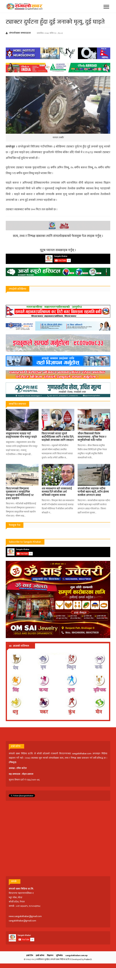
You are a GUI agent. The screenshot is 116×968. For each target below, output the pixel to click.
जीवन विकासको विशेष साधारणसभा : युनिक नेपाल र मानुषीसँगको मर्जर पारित (92, 436)
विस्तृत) (13, 762)
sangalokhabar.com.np (76, 955)
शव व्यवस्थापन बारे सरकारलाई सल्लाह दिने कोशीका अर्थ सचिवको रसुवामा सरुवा (57, 491)
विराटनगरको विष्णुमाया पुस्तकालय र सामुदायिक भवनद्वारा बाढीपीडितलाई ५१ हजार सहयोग (20, 493)
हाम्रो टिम (29, 955)
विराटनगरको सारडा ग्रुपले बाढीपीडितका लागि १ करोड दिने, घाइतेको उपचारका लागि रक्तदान (58, 436)
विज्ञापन (50, 955)
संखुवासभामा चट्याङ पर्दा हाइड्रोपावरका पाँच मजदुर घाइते (21, 435)
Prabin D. (88, 959)
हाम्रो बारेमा (40, 955)
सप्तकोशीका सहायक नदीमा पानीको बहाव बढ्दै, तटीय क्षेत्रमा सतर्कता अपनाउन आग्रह (93, 491)
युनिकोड (59, 955)
